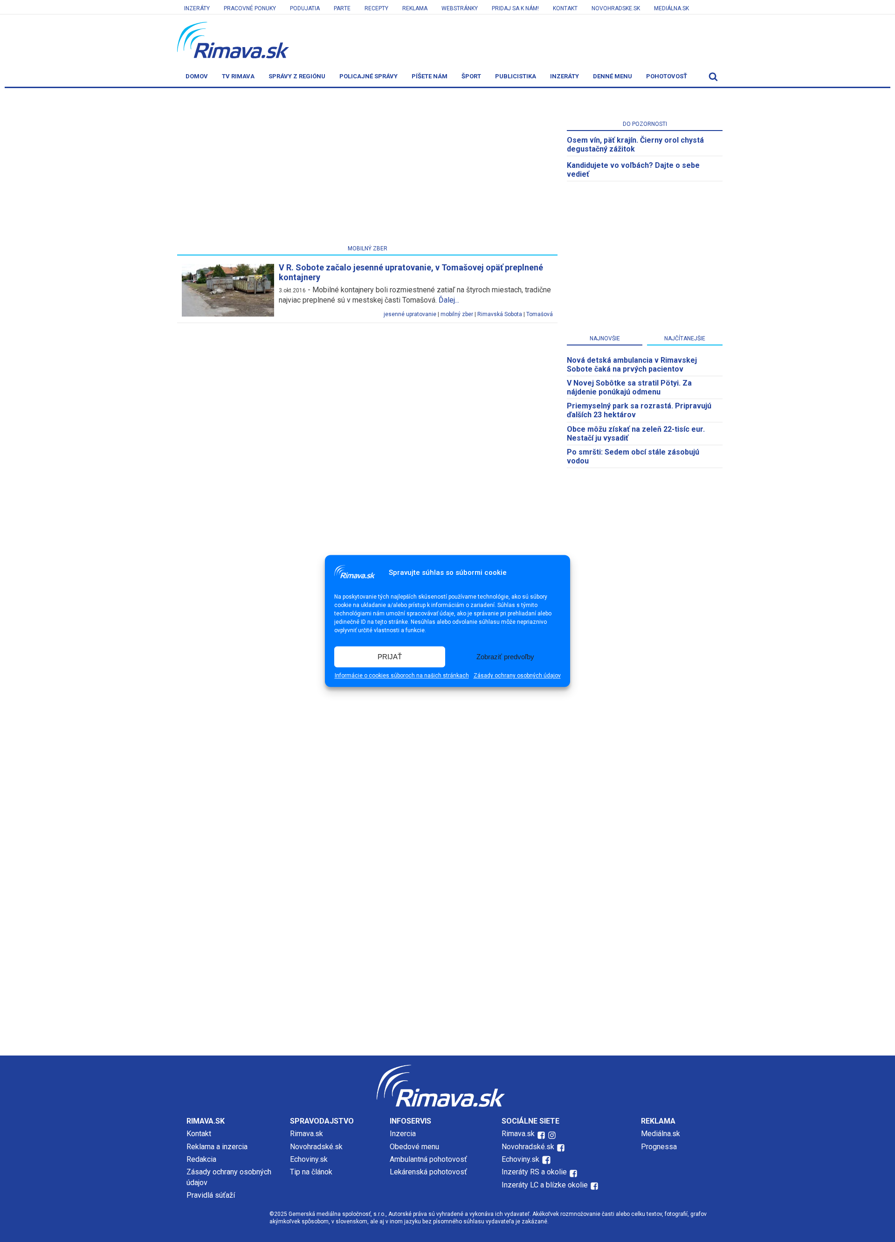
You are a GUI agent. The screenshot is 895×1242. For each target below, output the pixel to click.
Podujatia (305, 8)
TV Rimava (238, 76)
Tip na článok (311, 1171)
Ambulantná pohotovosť (429, 1159)
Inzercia (403, 1133)
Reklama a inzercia (217, 1146)
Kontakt (565, 8)
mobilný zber (457, 314)
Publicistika (515, 76)
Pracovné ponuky (250, 8)
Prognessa (659, 1146)
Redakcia (201, 1159)
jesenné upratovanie (410, 314)
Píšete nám (430, 76)
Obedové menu (414, 1146)
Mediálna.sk (671, 8)
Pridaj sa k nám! (515, 8)
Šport (471, 76)
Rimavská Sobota (499, 314)
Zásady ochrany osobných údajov (517, 676)
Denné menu (612, 76)
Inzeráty (197, 8)
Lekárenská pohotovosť (429, 1171)
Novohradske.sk (616, 8)
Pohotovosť (666, 76)
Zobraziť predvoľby (505, 657)
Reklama (414, 8)
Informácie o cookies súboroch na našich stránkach (402, 676)
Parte (342, 8)
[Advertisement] (367, 168)
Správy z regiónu (296, 76)
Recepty (376, 8)
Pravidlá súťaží (210, 1195)
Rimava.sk (306, 1133)
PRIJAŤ (390, 657)
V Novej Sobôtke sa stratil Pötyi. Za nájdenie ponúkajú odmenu (629, 387)
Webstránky (459, 8)
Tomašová (539, 314)
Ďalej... (449, 300)
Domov (197, 76)
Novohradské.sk (316, 1146)
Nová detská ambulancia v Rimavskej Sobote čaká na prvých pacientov (632, 364)
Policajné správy (368, 76)
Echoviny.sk (309, 1159)
